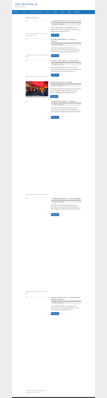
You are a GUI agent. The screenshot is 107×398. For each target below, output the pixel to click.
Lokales (24, 12)
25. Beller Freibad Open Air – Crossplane (63, 101)
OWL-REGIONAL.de (26, 4)
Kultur (48, 12)
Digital (62, 12)
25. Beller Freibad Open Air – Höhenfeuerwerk (65, 61)
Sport (69, 12)
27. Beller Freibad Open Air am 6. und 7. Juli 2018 (66, 21)
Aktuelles (16, 12)
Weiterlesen (54, 35)
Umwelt (55, 12)
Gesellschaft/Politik (37, 12)
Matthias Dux (61, 24)
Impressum (77, 12)
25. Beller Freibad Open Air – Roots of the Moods (65, 198)
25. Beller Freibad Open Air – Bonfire (61, 82)
